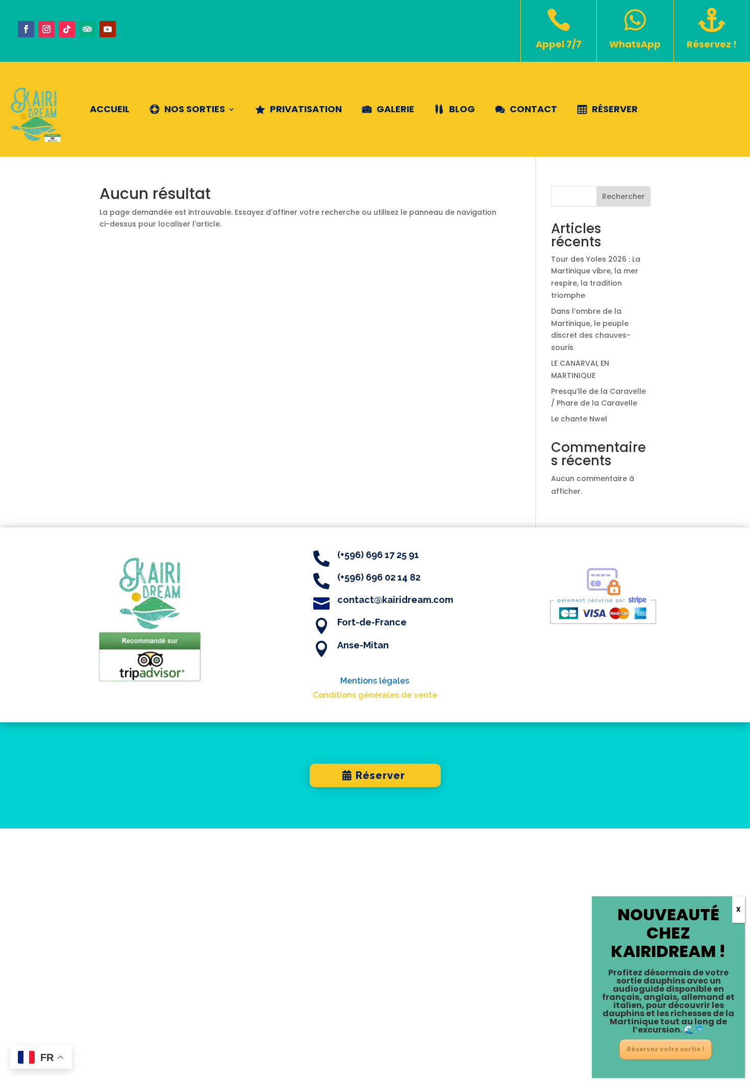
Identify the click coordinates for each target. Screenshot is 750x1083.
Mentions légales (374, 681)
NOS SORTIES (194, 109)
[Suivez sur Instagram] (46, 29)
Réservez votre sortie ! (665, 1049)
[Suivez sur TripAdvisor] (87, 29)
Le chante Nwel (579, 419)
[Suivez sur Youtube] (107, 29)
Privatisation (306, 109)
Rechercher (623, 196)
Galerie (395, 109)
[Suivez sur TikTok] (67, 29)
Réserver (615, 109)
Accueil (110, 109)
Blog (462, 109)
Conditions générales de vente (375, 695)
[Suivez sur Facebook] (26, 29)
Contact (533, 109)
